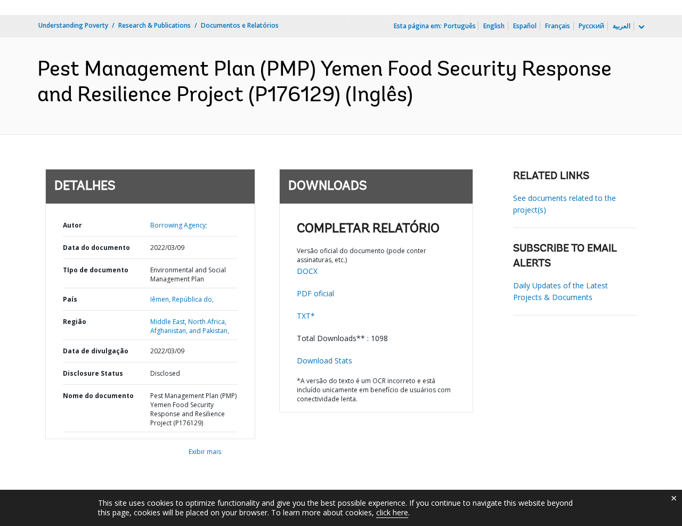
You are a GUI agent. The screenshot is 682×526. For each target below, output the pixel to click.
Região (74, 321)
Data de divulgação (95, 350)
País (70, 299)
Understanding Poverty (73, 25)
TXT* (306, 316)
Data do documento (96, 247)
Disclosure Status (93, 373)
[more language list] (640, 27)
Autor (72, 225)
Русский (591, 25)
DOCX (307, 271)
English (494, 25)
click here (392, 512)
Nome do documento (98, 395)
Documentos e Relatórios (240, 25)
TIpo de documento (95, 269)
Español (525, 25)
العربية (621, 25)
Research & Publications (154, 25)
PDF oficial (315, 293)
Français (557, 25)
